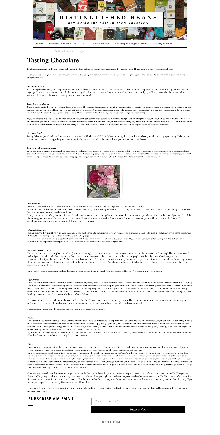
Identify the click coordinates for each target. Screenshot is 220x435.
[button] (62, 43)
